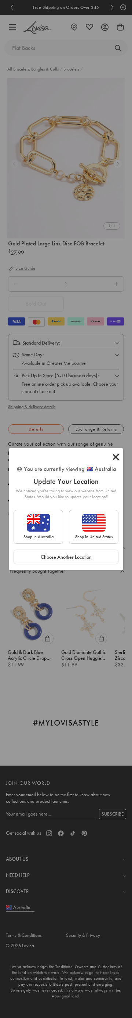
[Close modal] (116, 457)
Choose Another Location (66, 557)
